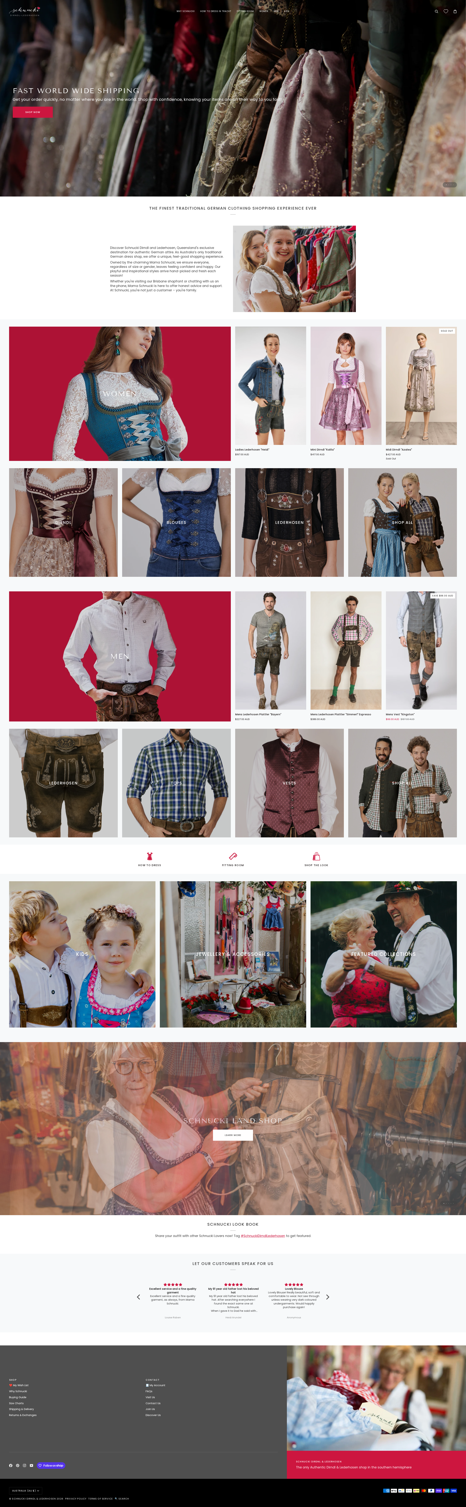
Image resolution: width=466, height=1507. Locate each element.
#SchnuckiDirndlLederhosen (263, 1236)
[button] (186, 11)
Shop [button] (13, 1380)
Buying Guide (17, 1397)
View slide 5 (453, 1203)
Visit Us (150, 1397)
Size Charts (16, 1403)
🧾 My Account (155, 1385)
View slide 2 (446, 1203)
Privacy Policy (75, 1498)
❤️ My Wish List (19, 1385)
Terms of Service (100, 1498)
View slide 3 (448, 1203)
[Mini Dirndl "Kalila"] (346, 386)
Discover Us (153, 1415)
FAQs (149, 1391)
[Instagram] (24, 1465)
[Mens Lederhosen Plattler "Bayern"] (270, 650)
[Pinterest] (17, 1465)
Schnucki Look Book (37, 112)
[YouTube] (31, 1465)
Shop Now (233, 1135)
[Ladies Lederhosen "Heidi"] (270, 386)
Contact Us (153, 1403)
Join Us (150, 1409)
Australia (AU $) (24, 1490)
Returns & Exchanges (23, 1415)
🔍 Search (122, 1498)
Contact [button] (152, 1380)
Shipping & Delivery (21, 1409)
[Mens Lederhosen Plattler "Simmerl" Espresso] (346, 650)
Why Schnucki (18, 1391)
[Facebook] (10, 1465)
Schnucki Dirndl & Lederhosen (34, 1498)
